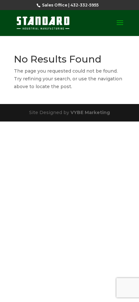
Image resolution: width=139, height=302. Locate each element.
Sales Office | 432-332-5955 (70, 5)
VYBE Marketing (90, 112)
